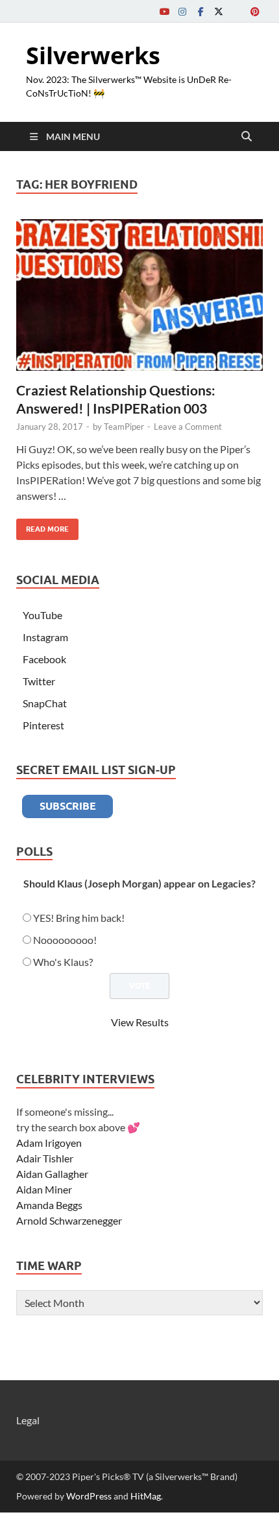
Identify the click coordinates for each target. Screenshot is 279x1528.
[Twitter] (218, 11)
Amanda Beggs (49, 1205)
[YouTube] (164, 11)
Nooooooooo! (65, 940)
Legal (28, 1420)
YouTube (42, 615)
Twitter (39, 681)
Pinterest (43, 725)
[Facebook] (200, 11)
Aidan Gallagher (52, 1174)
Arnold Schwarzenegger (69, 1220)
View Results (140, 1022)
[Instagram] (182, 11)
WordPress (89, 1495)
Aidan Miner (44, 1189)
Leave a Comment (188, 426)
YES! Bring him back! (79, 917)
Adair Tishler (44, 1158)
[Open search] (246, 137)
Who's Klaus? (63, 962)
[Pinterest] (255, 11)
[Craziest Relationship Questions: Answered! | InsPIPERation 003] (139, 295)
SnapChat (45, 703)
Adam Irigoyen (49, 1142)
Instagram (45, 637)
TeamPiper (124, 426)
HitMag (145, 1495)
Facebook (44, 659)
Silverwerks (93, 55)
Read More (42, 526)
